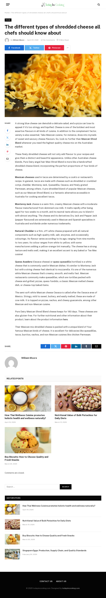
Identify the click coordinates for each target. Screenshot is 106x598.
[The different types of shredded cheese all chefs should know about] (53, 85)
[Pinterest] (7, 151)
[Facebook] (7, 130)
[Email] (7, 158)
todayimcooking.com (71, 588)
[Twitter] (7, 137)
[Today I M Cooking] (53, 4)
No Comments (49, 40)
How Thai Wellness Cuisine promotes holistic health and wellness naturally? (25, 417)
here (65, 319)
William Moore (18, 40)
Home (7, 13)
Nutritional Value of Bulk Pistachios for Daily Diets (76, 417)
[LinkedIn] (7, 144)
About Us (61, 581)
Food (8, 20)
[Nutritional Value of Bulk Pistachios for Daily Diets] (78, 398)
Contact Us (46, 581)
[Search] (98, 4)
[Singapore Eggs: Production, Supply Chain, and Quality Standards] (12, 554)
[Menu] (8, 4)
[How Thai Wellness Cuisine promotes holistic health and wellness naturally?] (28, 398)
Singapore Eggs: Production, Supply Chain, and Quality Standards (54, 550)
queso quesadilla (62, 261)
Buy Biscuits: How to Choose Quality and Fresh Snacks (26, 458)
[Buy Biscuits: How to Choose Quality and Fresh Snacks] (28, 440)
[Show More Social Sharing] (67, 47)
